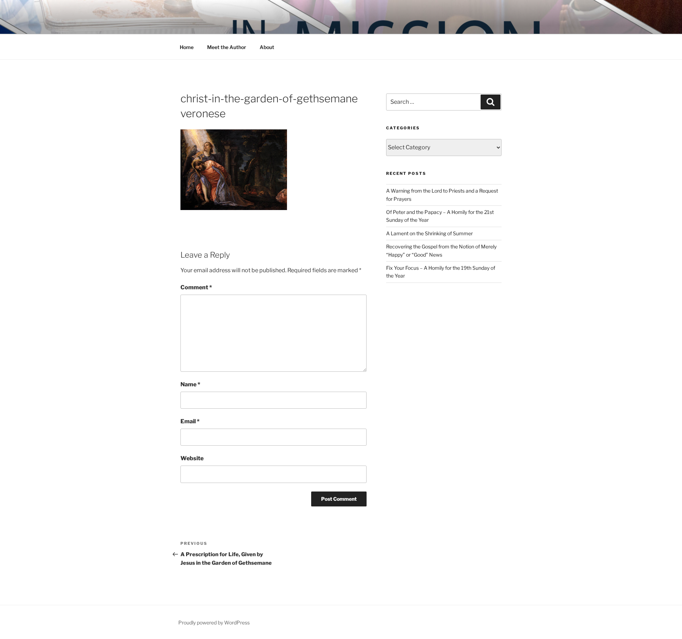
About (267, 47)
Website (192, 458)
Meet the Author (226, 47)
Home (187, 47)
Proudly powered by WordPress (214, 622)
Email (190, 421)
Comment (196, 287)
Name (190, 384)
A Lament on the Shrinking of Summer (429, 233)
